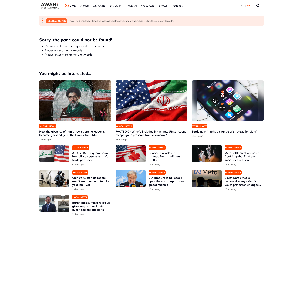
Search (258, 5)
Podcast (177, 5)
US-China (99, 5)
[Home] (49, 5)
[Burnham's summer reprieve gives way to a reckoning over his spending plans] (54, 203)
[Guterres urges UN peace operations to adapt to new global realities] (131, 178)
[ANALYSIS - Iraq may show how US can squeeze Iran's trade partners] (54, 153)
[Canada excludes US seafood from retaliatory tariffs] (131, 153)
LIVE (73, 5)
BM (242, 5)
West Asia (148, 5)
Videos (84, 5)
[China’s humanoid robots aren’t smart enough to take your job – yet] (54, 178)
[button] (42, 18)
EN (248, 5)
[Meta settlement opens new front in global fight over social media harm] (207, 153)
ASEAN (132, 5)
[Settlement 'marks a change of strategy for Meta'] (228, 100)
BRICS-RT (116, 5)
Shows (163, 5)
